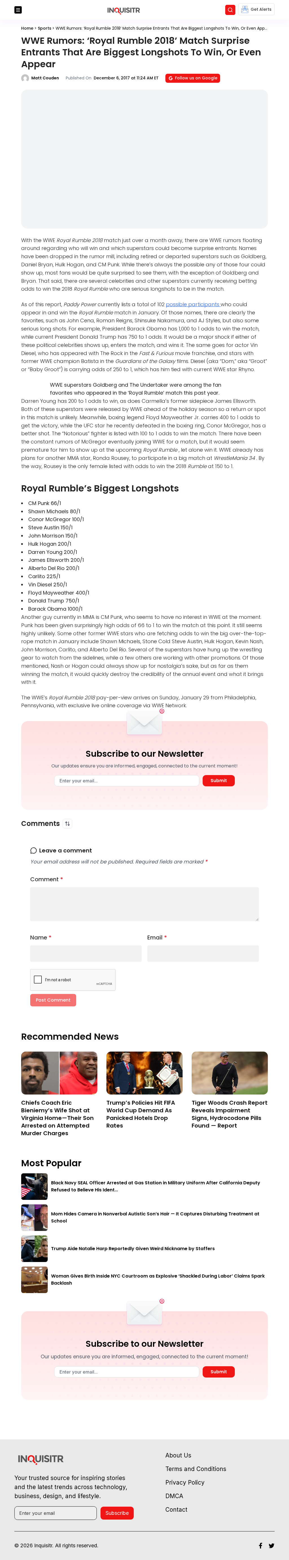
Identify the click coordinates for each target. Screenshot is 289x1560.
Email (157, 937)
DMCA (174, 1496)
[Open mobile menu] (18, 10)
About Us (178, 1455)
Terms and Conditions (195, 1468)
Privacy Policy (185, 1482)
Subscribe (117, 1513)
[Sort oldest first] (67, 823)
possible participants (193, 304)
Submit (219, 781)
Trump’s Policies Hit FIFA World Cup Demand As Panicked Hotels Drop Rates (140, 1114)
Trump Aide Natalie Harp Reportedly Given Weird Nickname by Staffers (133, 1248)
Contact (176, 1509)
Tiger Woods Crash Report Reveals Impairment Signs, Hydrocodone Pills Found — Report (230, 1114)
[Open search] (230, 10)
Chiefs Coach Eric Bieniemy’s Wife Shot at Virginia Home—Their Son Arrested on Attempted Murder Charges (57, 1118)
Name (41, 937)
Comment (46, 879)
